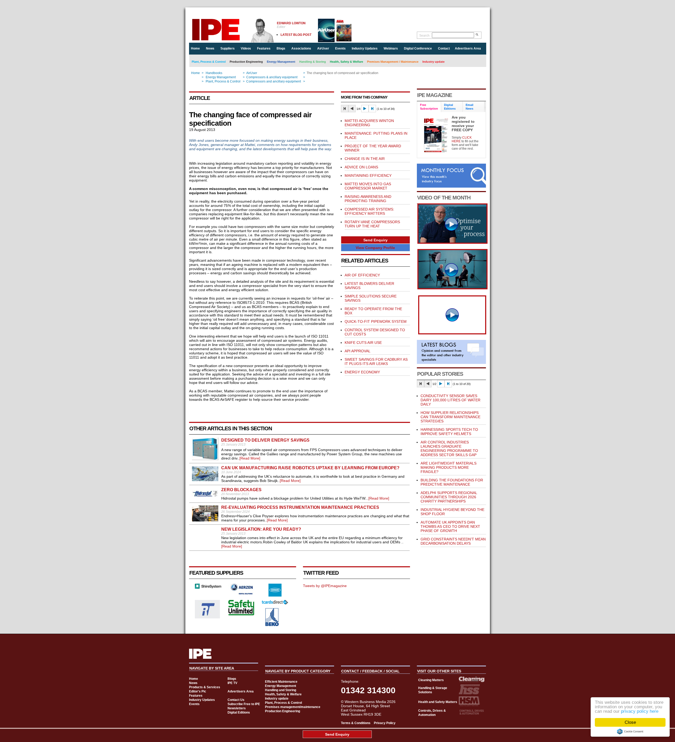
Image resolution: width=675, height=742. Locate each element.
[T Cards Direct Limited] (275, 603)
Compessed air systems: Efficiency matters (369, 211)
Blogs (281, 48)
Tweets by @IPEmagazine (325, 586)
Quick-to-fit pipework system (376, 321)
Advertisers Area (468, 48)
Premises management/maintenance (292, 707)
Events (340, 48)
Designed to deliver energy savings (265, 440)
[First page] (344, 108)
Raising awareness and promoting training (368, 198)
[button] (375, 240)
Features (264, 48)
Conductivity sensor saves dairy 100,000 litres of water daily (450, 400)
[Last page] (372, 108)
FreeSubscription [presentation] (429, 106)
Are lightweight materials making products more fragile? (448, 467)
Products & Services (204, 687)
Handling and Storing (280, 690)
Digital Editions (239, 712)
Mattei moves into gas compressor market (368, 186)
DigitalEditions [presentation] (450, 106)
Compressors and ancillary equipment (273, 81)
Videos (246, 48)
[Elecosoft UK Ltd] (208, 587)
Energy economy (362, 372)
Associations (301, 48)
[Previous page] (352, 108)
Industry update (433, 61)
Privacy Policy (385, 723)
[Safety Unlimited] (241, 615)
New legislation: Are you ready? (261, 529)
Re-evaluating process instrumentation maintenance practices (300, 507)
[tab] (429, 106)
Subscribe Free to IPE (244, 704)
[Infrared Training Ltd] (207, 617)
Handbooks (214, 73)
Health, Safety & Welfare (346, 61)
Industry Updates (365, 48)
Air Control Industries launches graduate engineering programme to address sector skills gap (449, 448)
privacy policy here (639, 711)
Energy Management (281, 61)
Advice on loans (361, 167)
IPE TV (232, 683)
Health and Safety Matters (437, 702)
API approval (357, 351)
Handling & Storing (312, 61)
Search (424, 35)
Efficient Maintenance (281, 682)
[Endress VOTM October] (452, 288)
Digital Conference (418, 48)
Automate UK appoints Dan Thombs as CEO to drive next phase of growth (450, 526)
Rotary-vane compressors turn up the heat (372, 224)
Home (195, 48)
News (210, 48)
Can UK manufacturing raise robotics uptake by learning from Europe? (310, 468)
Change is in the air (365, 159)
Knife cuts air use (363, 342)
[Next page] (365, 108)
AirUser (323, 48)
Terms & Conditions (355, 723)
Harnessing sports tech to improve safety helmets (449, 431)
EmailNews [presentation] (469, 106)
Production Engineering (246, 61)
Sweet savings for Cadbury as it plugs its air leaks (376, 361)
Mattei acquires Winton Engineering (369, 123)
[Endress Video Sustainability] (452, 242)
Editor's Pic (197, 691)
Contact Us (236, 700)
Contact (444, 48)
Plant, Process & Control (209, 61)
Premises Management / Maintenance (392, 61)
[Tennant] (275, 595)
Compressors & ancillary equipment (271, 77)
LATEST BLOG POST (296, 35)
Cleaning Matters (431, 680)
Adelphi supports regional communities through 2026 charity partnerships (449, 497)
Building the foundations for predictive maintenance (452, 482)
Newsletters (237, 708)
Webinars (391, 48)
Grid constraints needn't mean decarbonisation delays (453, 541)
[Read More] (249, 458)
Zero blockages (241, 489)
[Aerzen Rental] (241, 593)
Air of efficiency (362, 275)
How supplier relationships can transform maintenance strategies (450, 417)
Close (630, 722)
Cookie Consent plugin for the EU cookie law (630, 731)
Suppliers (227, 48)
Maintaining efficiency (368, 175)
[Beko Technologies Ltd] (272, 625)
